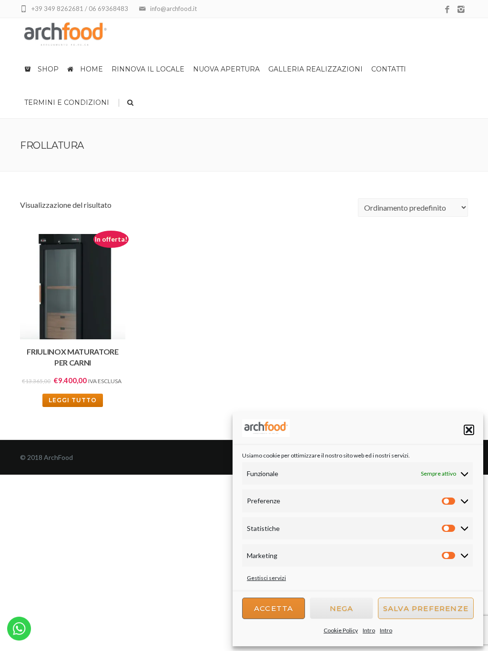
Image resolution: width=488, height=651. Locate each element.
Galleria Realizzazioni (315, 69)
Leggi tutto (73, 400)
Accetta (273, 608)
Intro (369, 630)
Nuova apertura (226, 69)
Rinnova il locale (148, 69)
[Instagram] (461, 9)
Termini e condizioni (66, 102)
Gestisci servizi (266, 577)
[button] (469, 430)
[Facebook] (447, 9)
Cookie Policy (341, 630)
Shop (47, 69)
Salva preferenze (425, 608)
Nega (342, 608)
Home (90, 69)
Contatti (388, 69)
